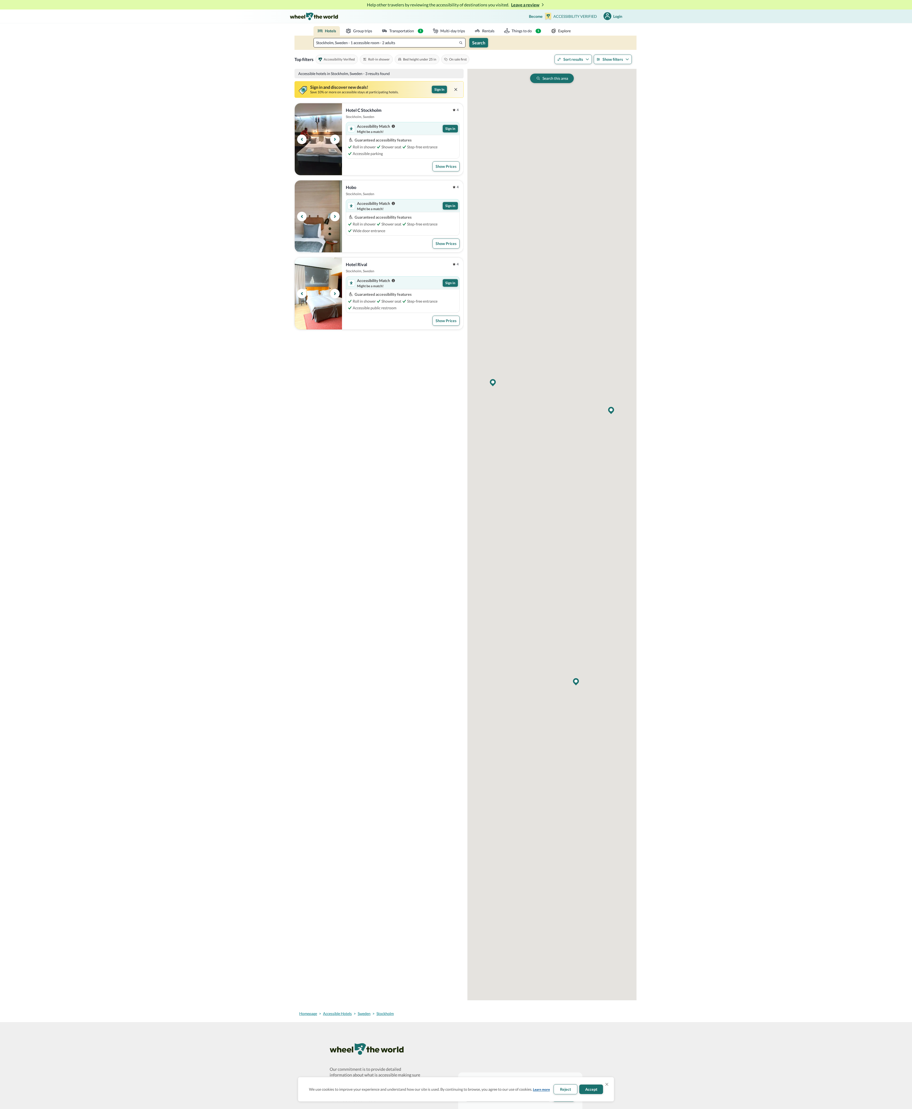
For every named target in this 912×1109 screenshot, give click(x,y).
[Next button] (335, 139)
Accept (591, 1089)
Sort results (573, 59)
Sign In (439, 89)
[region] (318, 139)
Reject (565, 1089)
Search (478, 42)
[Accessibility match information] (393, 126)
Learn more (541, 1089)
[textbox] (390, 42)
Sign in (450, 129)
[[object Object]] (455, 89)
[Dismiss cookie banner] (607, 1084)
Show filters (613, 59)
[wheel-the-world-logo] (314, 16)
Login (617, 16)
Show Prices (446, 166)
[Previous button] (302, 139)
